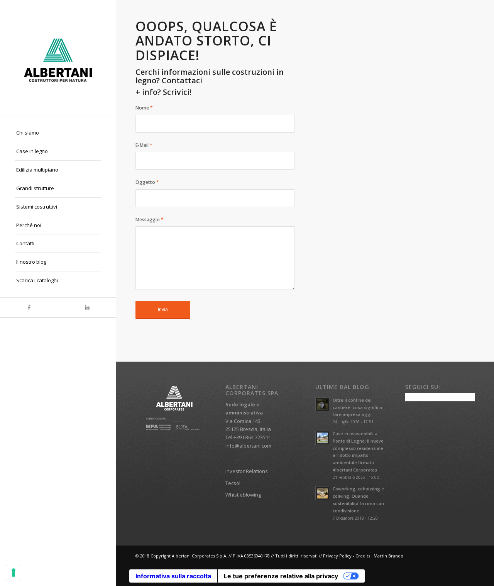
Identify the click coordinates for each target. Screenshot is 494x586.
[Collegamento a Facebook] (29, 307)
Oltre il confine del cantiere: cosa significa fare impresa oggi (357, 407)
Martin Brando (388, 556)
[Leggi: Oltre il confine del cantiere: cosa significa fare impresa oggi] (322, 404)
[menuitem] (58, 133)
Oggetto (147, 182)
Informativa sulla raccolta (173, 576)
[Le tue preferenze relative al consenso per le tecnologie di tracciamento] (13, 572)
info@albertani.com (248, 445)
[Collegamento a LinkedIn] (87, 307)
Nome (144, 107)
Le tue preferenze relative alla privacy (281, 576)
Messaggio (149, 219)
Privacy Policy (337, 556)
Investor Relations (246, 471)
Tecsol (232, 483)
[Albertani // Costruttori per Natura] (57, 57)
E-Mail (143, 145)
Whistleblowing (243, 494)
